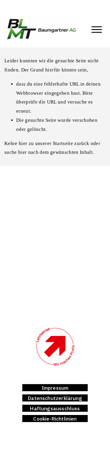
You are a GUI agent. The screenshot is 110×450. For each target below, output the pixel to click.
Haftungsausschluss (55, 408)
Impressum (55, 387)
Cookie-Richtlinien (55, 418)
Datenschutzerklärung (55, 398)
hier (23, 143)
